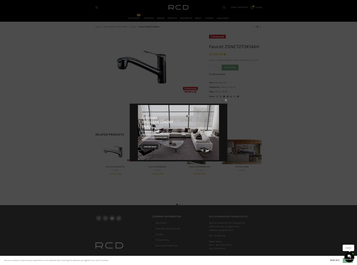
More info (335, 260)
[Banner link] (178, 132)
